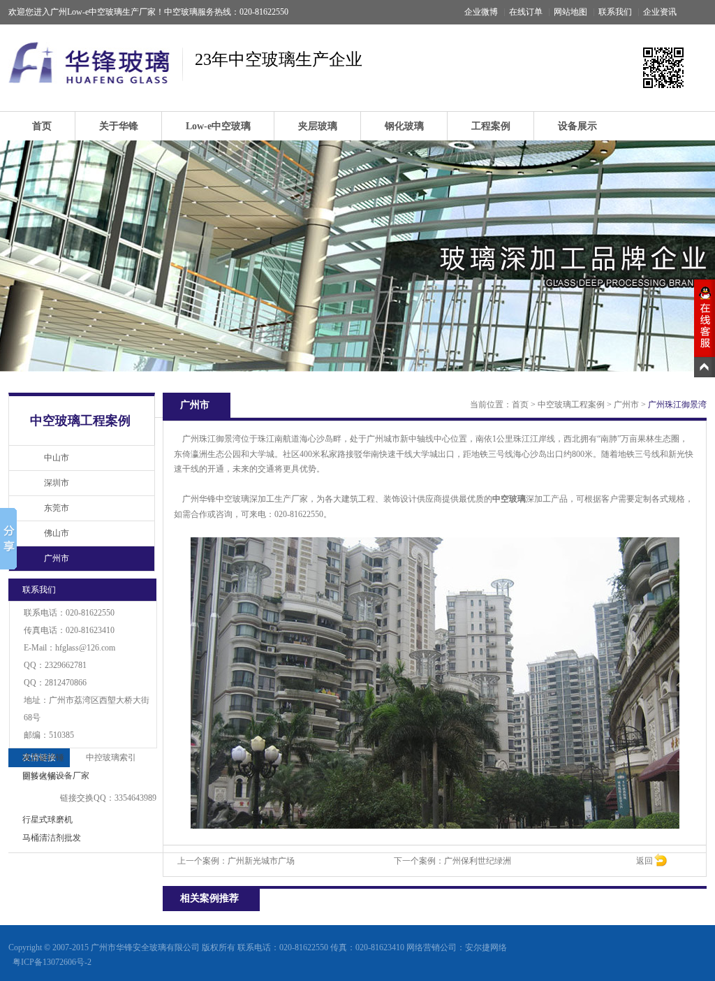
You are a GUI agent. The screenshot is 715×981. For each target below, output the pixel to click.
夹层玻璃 (317, 126)
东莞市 (56, 508)
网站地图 (570, 12)
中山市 (56, 458)
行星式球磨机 (47, 819)
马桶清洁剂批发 (51, 838)
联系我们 (615, 12)
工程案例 (490, 126)
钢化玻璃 (404, 126)
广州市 (56, 558)
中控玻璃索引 (111, 757)
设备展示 (577, 126)
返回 (644, 861)
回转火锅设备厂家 (55, 775)
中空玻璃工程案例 (571, 404)
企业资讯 (660, 12)
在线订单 (526, 12)
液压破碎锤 (43, 757)
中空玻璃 (509, 499)
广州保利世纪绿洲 (477, 861)
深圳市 (56, 483)
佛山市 (56, 533)
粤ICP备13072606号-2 (52, 962)
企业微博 (481, 12)
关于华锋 (118, 126)
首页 (42, 126)
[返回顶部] (704, 366)
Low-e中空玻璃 (218, 126)
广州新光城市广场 (261, 861)
